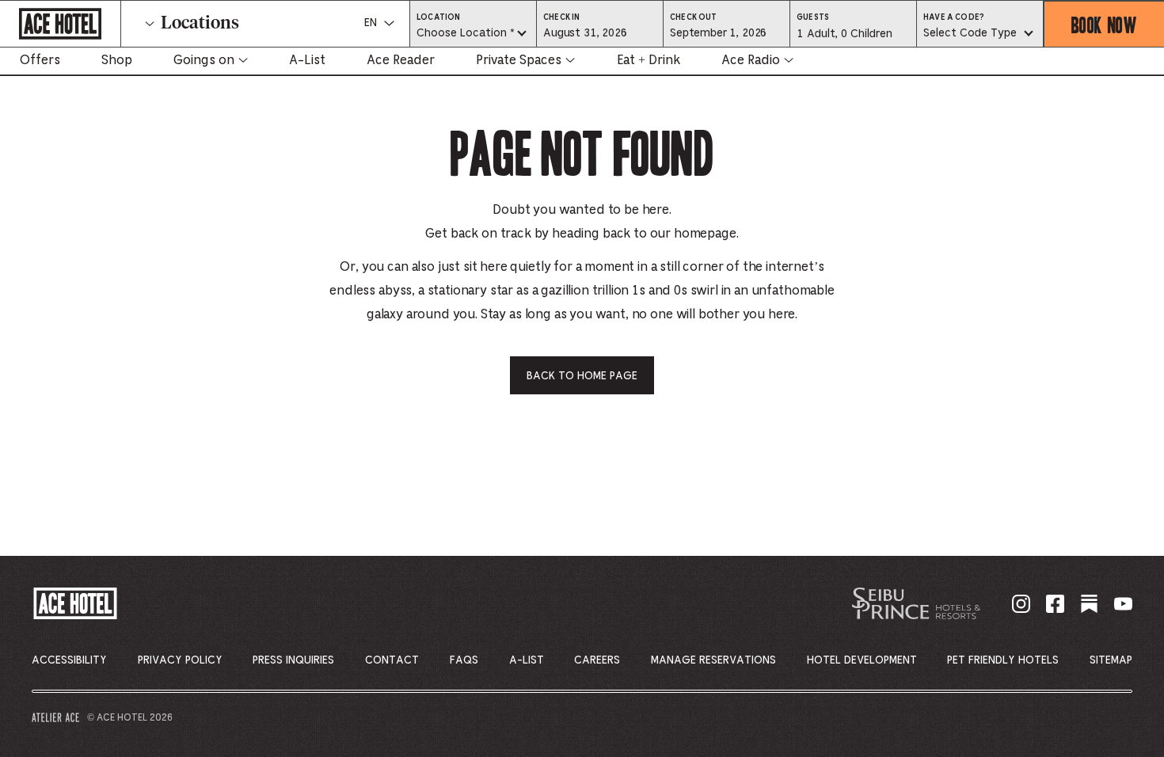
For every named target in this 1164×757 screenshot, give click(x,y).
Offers (40, 60)
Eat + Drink (648, 60)
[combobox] (473, 34)
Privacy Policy (180, 660)
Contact (392, 660)
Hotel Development (862, 660)
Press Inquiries (293, 660)
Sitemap (1111, 660)
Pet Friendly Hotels (1003, 660)
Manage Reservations (713, 660)
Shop (116, 60)
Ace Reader (401, 60)
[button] (600, 32)
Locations (200, 23)
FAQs (464, 660)
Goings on (203, 60)
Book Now (1104, 24)
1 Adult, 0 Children (844, 38)
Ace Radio (750, 60)
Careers (597, 660)
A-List (307, 60)
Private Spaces (518, 60)
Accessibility (69, 660)
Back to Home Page (582, 376)
